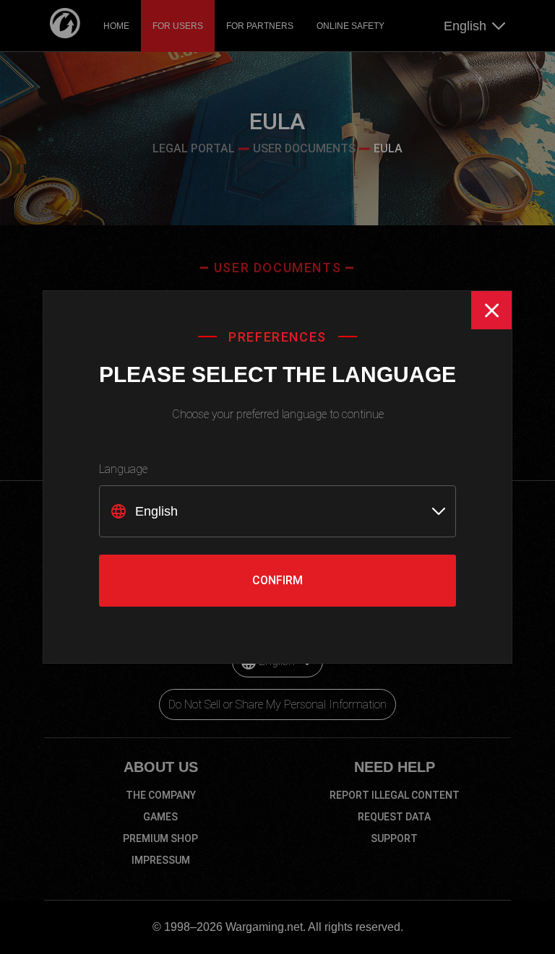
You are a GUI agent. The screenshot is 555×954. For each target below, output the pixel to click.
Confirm (277, 580)
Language (123, 469)
